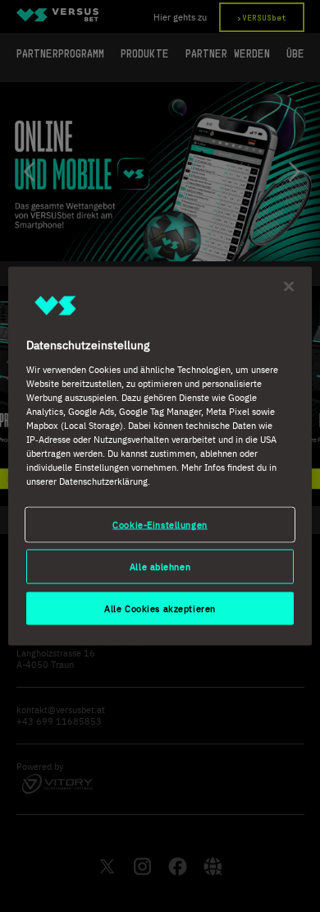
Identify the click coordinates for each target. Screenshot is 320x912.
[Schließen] (289, 287)
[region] (160, 456)
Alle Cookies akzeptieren (160, 608)
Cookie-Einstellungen (159, 524)
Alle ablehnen (160, 566)
